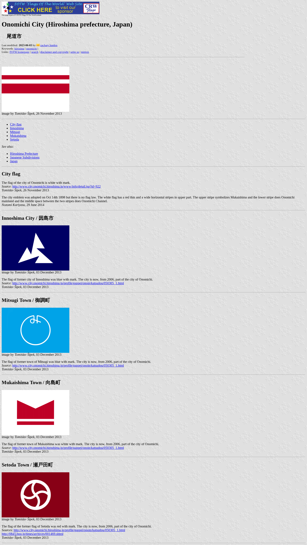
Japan (14, 161)
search (34, 51)
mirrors (85, 51)
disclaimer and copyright (54, 51)
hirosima (19, 48)
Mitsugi (15, 132)
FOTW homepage (19, 51)
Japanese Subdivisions (24, 157)
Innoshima (17, 128)
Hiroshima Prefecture (24, 153)
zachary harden (48, 45)
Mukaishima (18, 135)
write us (74, 51)
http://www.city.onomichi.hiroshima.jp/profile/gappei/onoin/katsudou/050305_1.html (68, 283)
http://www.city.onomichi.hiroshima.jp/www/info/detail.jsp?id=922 (56, 186)
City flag (16, 124)
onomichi (31, 48)
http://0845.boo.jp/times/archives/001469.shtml (32, 534)
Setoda (14, 139)
